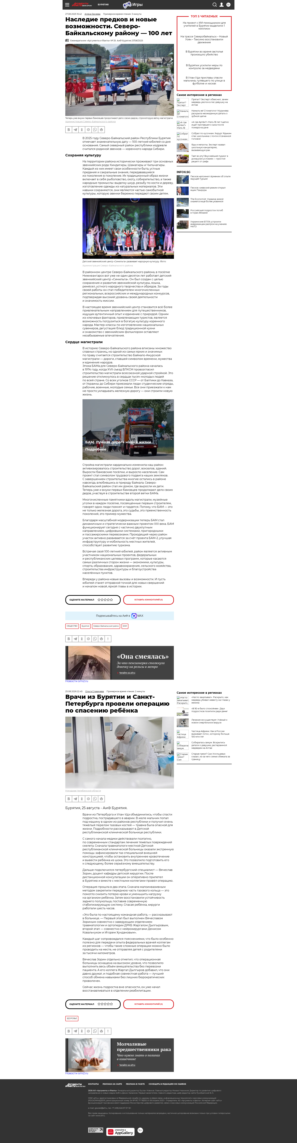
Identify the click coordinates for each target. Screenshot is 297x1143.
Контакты (93, 1084)
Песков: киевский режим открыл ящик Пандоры (208, 189)
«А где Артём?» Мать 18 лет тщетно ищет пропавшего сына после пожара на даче (210, 125)
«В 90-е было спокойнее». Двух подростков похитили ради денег (209, 710)
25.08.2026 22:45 (73, 691)
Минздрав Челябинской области (83, 790)
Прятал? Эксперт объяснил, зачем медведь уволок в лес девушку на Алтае (209, 102)
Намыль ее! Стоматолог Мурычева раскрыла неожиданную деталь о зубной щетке (209, 113)
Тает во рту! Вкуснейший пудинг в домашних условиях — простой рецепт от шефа (209, 159)
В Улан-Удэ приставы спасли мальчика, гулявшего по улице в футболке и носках (204, 80)
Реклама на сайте (112, 1084)
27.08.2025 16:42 (73, 14)
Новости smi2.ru (76, 681)
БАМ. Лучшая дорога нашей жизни (118, 442)
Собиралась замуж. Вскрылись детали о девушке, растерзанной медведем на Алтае (209, 745)
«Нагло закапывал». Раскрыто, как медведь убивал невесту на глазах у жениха (210, 700)
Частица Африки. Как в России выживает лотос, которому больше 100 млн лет (210, 734)
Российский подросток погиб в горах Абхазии (206, 211)
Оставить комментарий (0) (148, 600)
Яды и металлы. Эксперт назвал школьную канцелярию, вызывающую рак (208, 147)
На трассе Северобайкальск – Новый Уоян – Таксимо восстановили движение (204, 39)
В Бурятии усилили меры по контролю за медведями (204, 67)
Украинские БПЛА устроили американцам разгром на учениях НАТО (208, 224)
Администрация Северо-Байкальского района (90, 121)
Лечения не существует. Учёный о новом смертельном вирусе (209, 721)
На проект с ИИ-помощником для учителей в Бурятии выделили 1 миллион (204, 25)
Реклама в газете (135, 1084)
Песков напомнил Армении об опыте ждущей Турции (210, 177)
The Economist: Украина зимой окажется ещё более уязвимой (206, 200)
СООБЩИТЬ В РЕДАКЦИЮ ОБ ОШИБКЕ (167, 1084)
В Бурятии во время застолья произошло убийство (204, 53)
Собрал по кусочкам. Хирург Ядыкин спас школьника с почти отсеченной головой (211, 136)
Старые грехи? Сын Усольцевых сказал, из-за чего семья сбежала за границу (210, 757)
